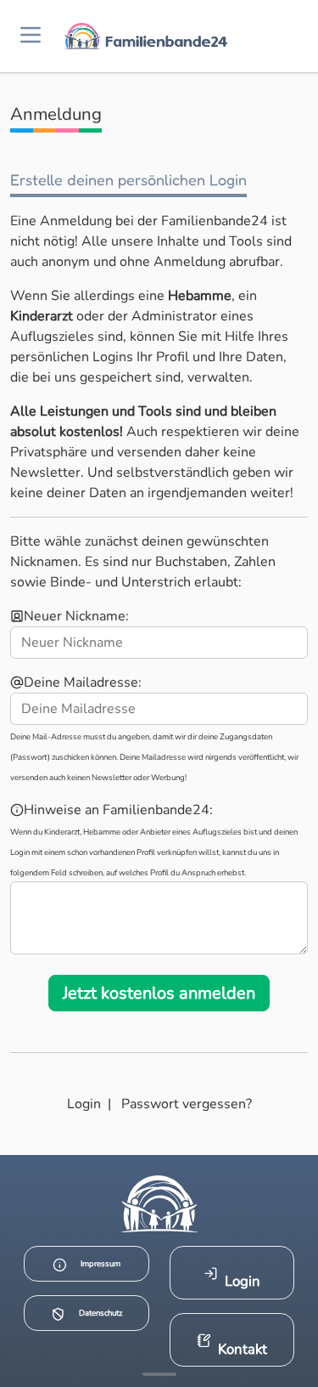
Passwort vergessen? (186, 1104)
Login (84, 1104)
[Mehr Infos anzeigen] (159, 1374)
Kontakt (242, 1349)
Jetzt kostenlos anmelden (159, 993)
